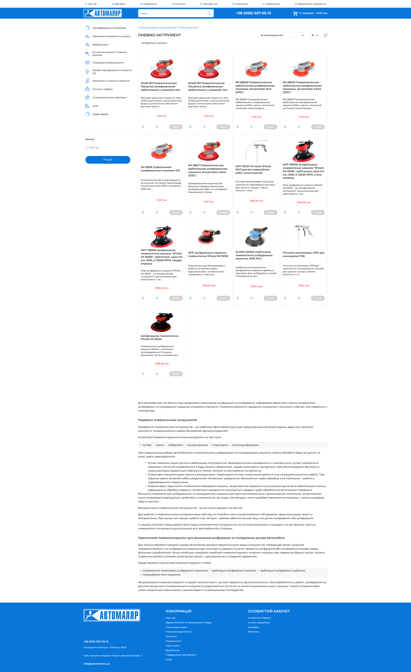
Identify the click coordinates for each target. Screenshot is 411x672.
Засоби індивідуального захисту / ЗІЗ (112, 72)
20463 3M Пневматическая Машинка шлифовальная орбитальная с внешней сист (208, 86)
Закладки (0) (210, 4)
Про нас (92, 4)
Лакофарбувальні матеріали (109, 28)
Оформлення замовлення (312, 4)
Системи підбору (102, 89)
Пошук (108, 159)
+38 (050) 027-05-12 (253, 13)
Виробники (172, 650)
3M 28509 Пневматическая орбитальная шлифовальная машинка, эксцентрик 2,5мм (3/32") (302, 87)
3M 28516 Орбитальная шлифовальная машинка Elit (160, 169)
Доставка (120, 4)
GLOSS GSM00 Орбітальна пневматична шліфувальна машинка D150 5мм (254, 255)
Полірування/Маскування (108, 62)
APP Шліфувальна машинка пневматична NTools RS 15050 (208, 254)
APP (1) (94, 147)
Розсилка (253, 631)
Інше (95, 105)
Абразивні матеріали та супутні (111, 36)
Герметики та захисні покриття (111, 80)
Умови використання (179, 631)
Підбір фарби (100, 114)
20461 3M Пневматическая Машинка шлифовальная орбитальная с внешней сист (160, 86)
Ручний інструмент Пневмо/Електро (109, 54)
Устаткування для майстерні (109, 97)
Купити (176, 127)
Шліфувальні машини (154, 42)
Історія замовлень (259, 622)
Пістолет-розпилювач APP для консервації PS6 (303, 254)
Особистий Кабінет (259, 617)
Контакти (180, 4)
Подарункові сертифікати (181, 654)
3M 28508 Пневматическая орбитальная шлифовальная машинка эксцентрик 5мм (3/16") (255, 87)
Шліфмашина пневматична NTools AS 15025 (160, 337)
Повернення (150, 4)
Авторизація (273, 4)
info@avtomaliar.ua (96, 663)
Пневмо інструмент (188, 27)
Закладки (253, 627)
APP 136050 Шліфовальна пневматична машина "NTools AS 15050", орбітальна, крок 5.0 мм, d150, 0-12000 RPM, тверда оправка (161, 257)
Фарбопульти (100, 44)
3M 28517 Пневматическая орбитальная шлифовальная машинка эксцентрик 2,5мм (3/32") (207, 170)
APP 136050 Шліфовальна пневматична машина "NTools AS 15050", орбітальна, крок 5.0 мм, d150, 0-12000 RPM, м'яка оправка (303, 171)
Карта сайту (173, 645)
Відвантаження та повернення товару (189, 622)
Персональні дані (176, 627)
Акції (169, 659)
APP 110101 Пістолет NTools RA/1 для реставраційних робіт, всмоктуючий (253, 170)
